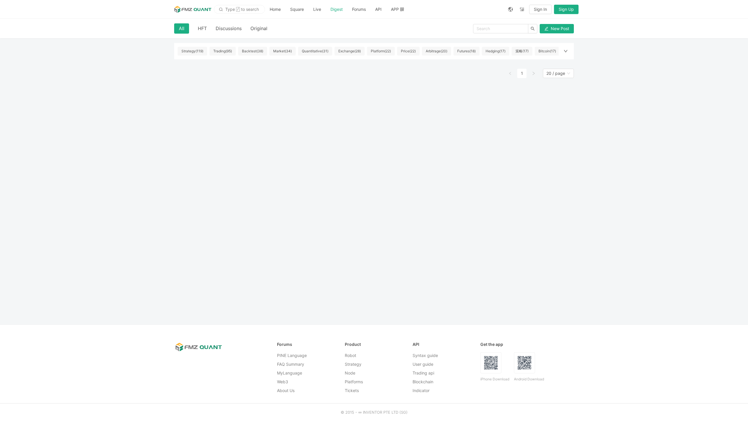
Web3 (282, 381)
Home (275, 9)
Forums (359, 9)
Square (297, 9)
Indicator (421, 390)
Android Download (529, 379)
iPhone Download (494, 379)
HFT (202, 28)
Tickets (352, 390)
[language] (510, 9)
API (378, 9)
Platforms (354, 381)
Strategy (353, 364)
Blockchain (423, 381)
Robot (350, 355)
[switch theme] (522, 9)
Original (258, 28)
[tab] (181, 28)
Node (350, 372)
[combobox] (555, 73)
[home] (193, 9)
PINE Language (292, 355)
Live (317, 9)
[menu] (384, 9)
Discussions (229, 28)
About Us (286, 390)
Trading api (423, 372)
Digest (336, 9)
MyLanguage (289, 372)
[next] (533, 73)
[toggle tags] (565, 51)
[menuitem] (275, 9)
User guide (423, 364)
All (181, 28)
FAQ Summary (290, 364)
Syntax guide (425, 355)
